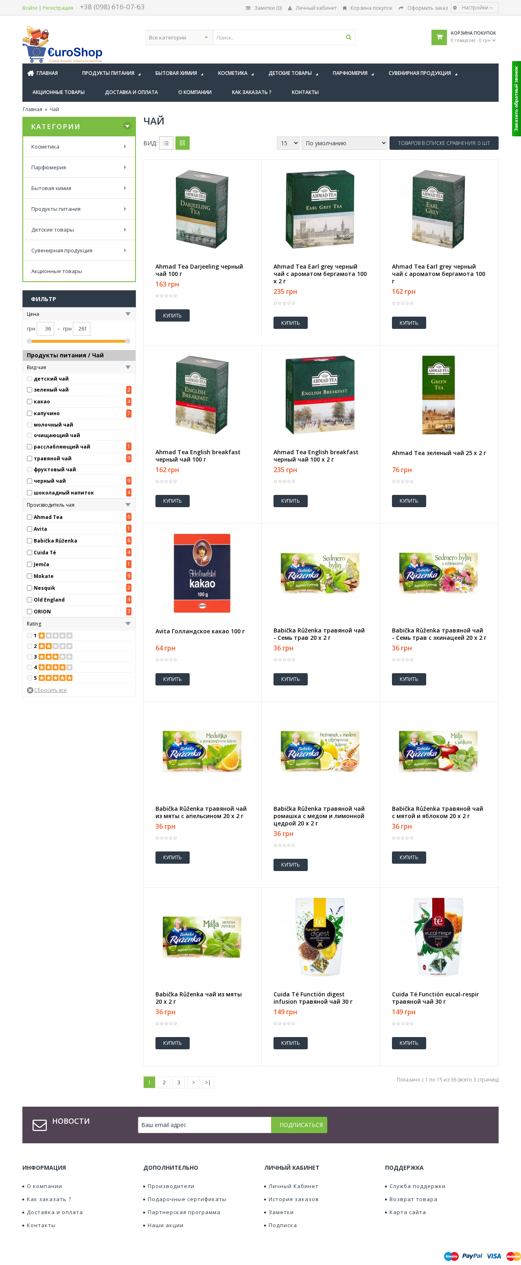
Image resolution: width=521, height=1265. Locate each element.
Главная (32, 109)
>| (208, 1082)
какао (42, 401)
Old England (49, 599)
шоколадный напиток (64, 492)
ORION (42, 611)
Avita (40, 528)
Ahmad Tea (48, 517)
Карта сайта (408, 1212)
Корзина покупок (371, 7)
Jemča (41, 564)
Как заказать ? (49, 1199)
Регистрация (58, 7)
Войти (29, 7)
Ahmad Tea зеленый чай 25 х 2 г (439, 453)
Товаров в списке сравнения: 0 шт (444, 143)
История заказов (294, 1199)
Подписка (283, 1225)
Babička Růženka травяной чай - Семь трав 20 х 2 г (319, 634)
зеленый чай (51, 389)
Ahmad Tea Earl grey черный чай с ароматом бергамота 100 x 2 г (320, 274)
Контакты (41, 1225)
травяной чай (53, 458)
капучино (47, 413)
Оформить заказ (427, 7)
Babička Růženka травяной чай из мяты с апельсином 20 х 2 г (201, 812)
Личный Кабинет (294, 1186)
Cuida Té (45, 552)
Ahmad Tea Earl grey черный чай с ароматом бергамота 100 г (438, 274)
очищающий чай (57, 435)
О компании (44, 1186)
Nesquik (44, 587)
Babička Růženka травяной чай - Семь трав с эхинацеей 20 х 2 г (439, 634)
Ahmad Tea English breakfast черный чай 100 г (198, 456)
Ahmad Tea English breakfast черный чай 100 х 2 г (316, 456)
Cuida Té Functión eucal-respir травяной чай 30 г (435, 998)
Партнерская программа (184, 1212)
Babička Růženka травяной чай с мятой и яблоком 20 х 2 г (437, 812)
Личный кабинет (316, 7)
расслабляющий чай (62, 446)
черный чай (50, 480)
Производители (171, 1186)
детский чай (51, 378)
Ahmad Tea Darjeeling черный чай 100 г (199, 270)
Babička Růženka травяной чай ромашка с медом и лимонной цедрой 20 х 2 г (319, 816)
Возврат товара (414, 1199)
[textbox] (284, 37)
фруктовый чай (55, 469)
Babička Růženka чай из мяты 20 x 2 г (198, 998)
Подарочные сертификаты (187, 1199)
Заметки (281, 1212)
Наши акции (166, 1225)
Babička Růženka (55, 540)
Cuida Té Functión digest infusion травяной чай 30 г (313, 998)
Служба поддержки (418, 1186)
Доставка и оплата (55, 1212)
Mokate (44, 576)
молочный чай (53, 424)
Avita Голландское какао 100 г (200, 631)
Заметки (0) (268, 7)
